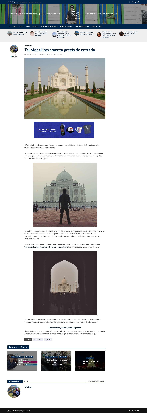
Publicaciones (65, 26)
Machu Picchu (63, 247)
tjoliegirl (14, 57)
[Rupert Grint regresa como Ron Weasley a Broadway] (32, 33)
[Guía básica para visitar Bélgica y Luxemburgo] (76, 33)
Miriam (14, 55)
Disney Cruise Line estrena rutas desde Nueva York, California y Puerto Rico (64, 34)
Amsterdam (44, 247)
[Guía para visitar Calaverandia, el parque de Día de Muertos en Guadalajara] (99, 34)
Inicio (15, 26)
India (40, 339)
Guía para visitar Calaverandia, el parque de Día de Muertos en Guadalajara (109, 34)
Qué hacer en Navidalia (90, 361)
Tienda (94, 26)
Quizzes (35, 26)
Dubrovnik (35, 247)
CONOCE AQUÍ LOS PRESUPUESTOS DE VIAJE (102, 14)
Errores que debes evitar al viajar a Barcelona (20, 33)
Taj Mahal (48, 339)
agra (35, 339)
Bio (21, 26)
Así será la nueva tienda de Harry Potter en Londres (131, 33)
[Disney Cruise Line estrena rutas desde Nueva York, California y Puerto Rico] (54, 34)
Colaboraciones (17, 357)
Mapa (28, 26)
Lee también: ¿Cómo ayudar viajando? (65, 327)
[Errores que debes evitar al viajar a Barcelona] (10, 33)
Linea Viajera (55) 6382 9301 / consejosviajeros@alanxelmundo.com (34, 14)
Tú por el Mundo (81, 26)
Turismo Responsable (49, 26)
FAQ (100, 26)
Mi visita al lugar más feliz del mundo (56, 361)
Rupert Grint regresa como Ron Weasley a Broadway (41, 33)
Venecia (27, 247)
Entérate (28, 46)
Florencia (52, 247)
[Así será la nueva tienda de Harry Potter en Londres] (121, 33)
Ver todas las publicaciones (95, 381)
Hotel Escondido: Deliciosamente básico (22, 361)
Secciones (29, 357)
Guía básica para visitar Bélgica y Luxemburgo (86, 33)
